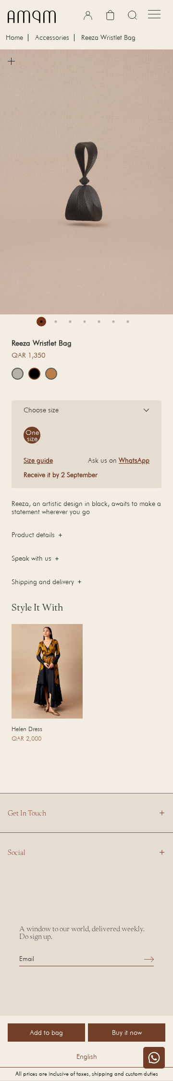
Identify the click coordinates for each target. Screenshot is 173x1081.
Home (14, 37)
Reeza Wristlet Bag (108, 37)
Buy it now (127, 1032)
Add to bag (46, 1032)
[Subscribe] (149, 959)
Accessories (52, 37)
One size (32, 435)
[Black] (34, 374)
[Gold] (51, 374)
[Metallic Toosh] (18, 374)
